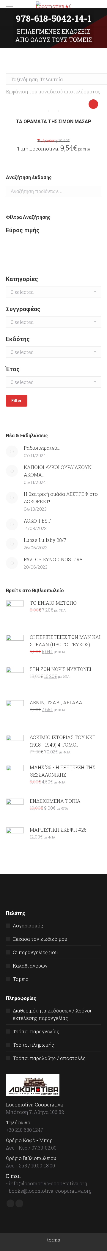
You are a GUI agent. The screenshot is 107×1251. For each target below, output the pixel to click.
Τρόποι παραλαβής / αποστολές (49, 1058)
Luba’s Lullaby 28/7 (45, 540)
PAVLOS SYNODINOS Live (53, 559)
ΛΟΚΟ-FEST (37, 521)
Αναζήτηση (95, 191)
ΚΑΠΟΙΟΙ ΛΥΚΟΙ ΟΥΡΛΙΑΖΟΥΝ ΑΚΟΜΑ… (58, 471)
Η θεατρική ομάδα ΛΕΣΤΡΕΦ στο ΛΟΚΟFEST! (61, 497)
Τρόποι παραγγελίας (36, 1031)
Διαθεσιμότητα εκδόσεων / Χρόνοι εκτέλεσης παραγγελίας (52, 1014)
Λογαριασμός (28, 925)
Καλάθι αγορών (30, 965)
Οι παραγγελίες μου (35, 952)
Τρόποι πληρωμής (33, 1045)
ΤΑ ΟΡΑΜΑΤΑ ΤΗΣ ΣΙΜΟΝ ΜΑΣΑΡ (53, 121)
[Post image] (12, 451)
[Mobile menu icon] (9, 9)
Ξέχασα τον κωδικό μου (40, 939)
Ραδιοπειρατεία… (43, 448)
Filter (16, 400)
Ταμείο (21, 979)
